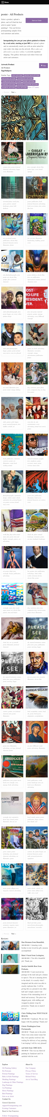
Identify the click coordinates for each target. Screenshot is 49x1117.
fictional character (33, 204)
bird (29, 711)
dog (29, 387)
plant (42, 387)
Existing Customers (9, 1108)
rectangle (33, 167)
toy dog (43, 390)
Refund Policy (31, 1076)
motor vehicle (16, 498)
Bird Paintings (7, 1093)
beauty (11, 573)
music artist (36, 465)
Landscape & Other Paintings (12, 1082)
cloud (29, 534)
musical (11, 891)
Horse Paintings (7, 1090)
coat (29, 422)
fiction (36, 206)
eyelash (10, 426)
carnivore (33, 387)
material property (12, 424)
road (36, 893)
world (4, 534)
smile (4, 312)
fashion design (7, 316)
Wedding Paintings (9, 1079)
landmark (35, 539)
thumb (32, 821)
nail (36, 821)
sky (32, 534)
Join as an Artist (8, 1096)
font (9, 167)
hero (31, 208)
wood (14, 201)
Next (14, 92)
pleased (18, 353)
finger (36, 819)
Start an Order (37, 20)
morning (34, 647)
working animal (7, 465)
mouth (33, 817)
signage (30, 171)
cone (16, 782)
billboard (41, 316)
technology (31, 573)
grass (4, 204)
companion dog (35, 390)
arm (4, 275)
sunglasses (33, 461)
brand (40, 169)
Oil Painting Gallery (9, 1068)
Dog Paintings (7, 1085)
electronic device (37, 576)
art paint (42, 677)
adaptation (31, 716)
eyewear (30, 465)
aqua (4, 610)
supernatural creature (34, 279)
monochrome (31, 927)
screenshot (39, 927)
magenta (12, 925)
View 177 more (33, 87)
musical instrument (33, 459)
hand (29, 817)
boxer (33, 612)
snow (33, 893)
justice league (39, 852)
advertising (12, 169)
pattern (9, 204)
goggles (41, 459)
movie (16, 243)
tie (15, 353)
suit (37, 422)
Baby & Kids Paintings (10, 1076)
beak (44, 711)
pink (12, 422)
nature (43, 642)
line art (12, 821)
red (31, 312)
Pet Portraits (6, 1071)
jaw (28, 677)
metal (8, 390)
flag (8, 534)
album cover (14, 888)
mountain (37, 537)
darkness (5, 208)
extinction (17, 459)
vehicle (10, 498)
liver (29, 392)
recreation (37, 351)
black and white (32, 923)
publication (35, 201)
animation (6, 925)
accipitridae (34, 711)
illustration (10, 171)
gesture (35, 314)
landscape (42, 539)
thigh (11, 571)
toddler (5, 426)
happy (18, 169)
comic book (13, 463)
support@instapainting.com (12, 1105)
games (12, 858)
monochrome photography (35, 925)
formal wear (38, 426)
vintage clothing (15, 390)
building (37, 240)
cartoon (5, 167)
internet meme (41, 610)
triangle (12, 782)
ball (15, 206)
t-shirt (19, 314)
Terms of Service (32, 1073)
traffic (29, 893)
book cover (31, 206)
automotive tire (7, 500)
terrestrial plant (7, 201)
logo (33, 169)
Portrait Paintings (8, 1073)
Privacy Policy (31, 1071)
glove (9, 279)
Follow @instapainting (10, 1115)
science (43, 500)
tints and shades (12, 612)
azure (10, 608)
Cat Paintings (7, 1088)
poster (13, 167)
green (4, 852)
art (4, 238)
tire (28, 238)
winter (33, 891)
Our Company (31, 1068)
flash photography (11, 275)
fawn (29, 390)
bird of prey (37, 714)
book (40, 201)
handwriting (31, 240)
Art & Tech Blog (32, 1079)
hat (28, 571)
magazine (6, 891)
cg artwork (8, 238)
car (42, 888)
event (4, 171)
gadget (5, 279)
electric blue (40, 167)
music (35, 463)
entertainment (31, 424)
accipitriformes (39, 716)
